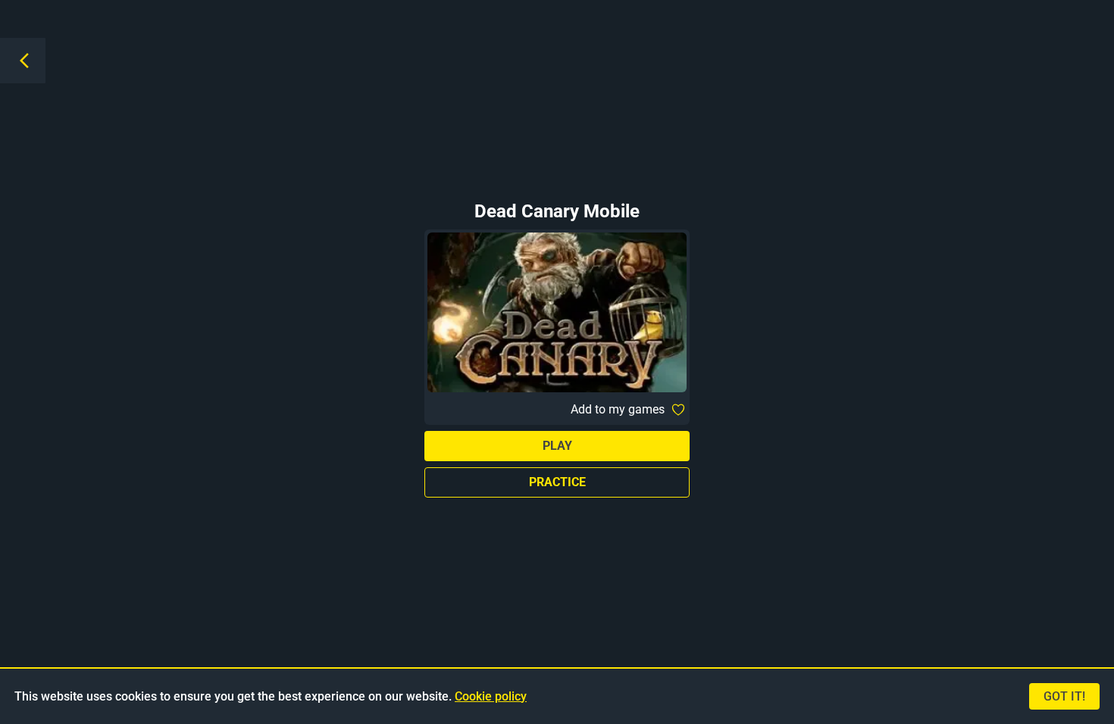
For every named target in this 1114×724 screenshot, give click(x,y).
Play (557, 445)
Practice (557, 482)
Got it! (1064, 696)
